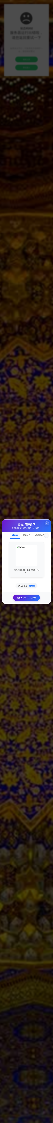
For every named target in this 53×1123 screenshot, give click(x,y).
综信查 (15, 535)
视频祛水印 (40, 535)
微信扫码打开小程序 (26, 597)
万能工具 (26, 535)
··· (46, 535)
